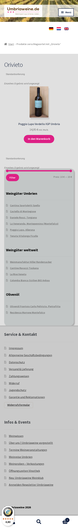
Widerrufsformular (18, 405)
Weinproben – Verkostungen (26, 463)
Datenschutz (17, 362)
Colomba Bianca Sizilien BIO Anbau (30, 280)
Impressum (16, 348)
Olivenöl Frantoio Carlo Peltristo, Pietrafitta (35, 306)
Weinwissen (16, 436)
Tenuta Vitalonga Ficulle (24, 236)
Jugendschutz (17, 390)
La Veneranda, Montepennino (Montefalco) (34, 223)
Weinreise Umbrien (20, 457)
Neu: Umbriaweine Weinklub (26, 478)
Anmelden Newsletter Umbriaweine (31, 484)
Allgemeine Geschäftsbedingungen (30, 355)
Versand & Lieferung (21, 369)
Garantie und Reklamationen (27, 397)
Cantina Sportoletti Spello (25, 205)
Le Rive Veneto (18, 274)
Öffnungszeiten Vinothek (24, 471)
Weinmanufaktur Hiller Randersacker (31, 262)
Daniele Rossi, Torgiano (23, 217)
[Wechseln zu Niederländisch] (59, 28)
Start (11, 44)
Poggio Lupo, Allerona (22, 229)
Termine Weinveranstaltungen (28, 450)
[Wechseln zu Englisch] (66, 28)
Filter (12, 177)
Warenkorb (60, 518)
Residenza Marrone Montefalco (27, 312)
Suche (39, 522)
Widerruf (14, 383)
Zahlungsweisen (19, 376)
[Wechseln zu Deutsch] (51, 28)
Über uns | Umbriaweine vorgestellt (31, 443)
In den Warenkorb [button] (39, 139)
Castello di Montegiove (23, 211)
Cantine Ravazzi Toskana (24, 268)
